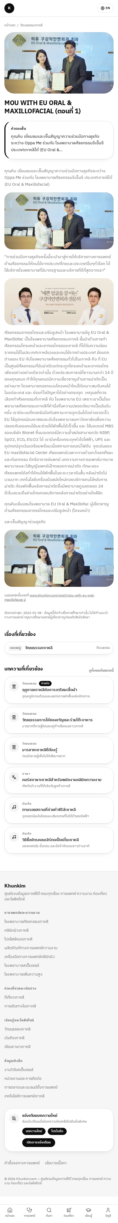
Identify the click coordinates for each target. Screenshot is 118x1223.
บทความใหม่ (34, 1131)
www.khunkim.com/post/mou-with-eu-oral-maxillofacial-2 (49, 597)
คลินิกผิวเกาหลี (16, 930)
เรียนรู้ (88, 1216)
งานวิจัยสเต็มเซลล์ (18, 1070)
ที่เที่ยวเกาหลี (14, 997)
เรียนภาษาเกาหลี (17, 1047)
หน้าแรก (9, 25)
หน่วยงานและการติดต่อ (22, 1078)
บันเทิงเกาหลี (14, 1038)
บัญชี (108, 1216)
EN (108, 8)
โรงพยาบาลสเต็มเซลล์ (21, 965)
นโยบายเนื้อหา (56, 1163)
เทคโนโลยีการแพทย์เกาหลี (24, 1096)
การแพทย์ (29, 1216)
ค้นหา (49, 1216)
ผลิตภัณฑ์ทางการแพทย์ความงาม (30, 948)
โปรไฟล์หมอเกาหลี (18, 939)
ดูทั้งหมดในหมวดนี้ (101, 671)
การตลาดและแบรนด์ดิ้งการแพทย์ (30, 1087)
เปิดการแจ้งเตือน (39, 1142)
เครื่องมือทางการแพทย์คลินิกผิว (29, 957)
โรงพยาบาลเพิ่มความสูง (23, 974)
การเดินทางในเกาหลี (20, 1006)
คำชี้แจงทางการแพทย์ (22, 1163)
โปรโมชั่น (57, 1131)
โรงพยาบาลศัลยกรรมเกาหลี (26, 921)
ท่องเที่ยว (69, 1216)
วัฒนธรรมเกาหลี (31, 25)
